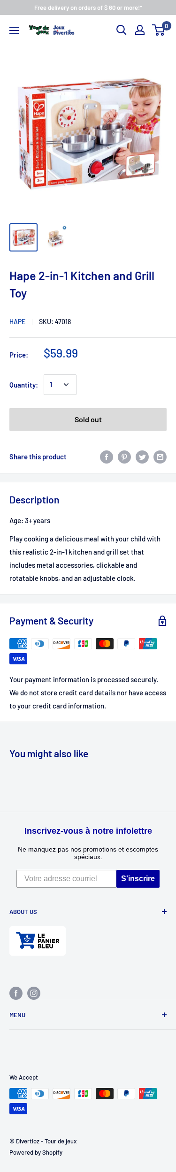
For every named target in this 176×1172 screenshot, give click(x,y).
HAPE (17, 322)
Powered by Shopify (35, 1152)
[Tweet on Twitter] (142, 456)
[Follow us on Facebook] (16, 993)
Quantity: (23, 385)
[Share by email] (160, 456)
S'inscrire (138, 879)
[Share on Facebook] (106, 456)
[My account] (140, 30)
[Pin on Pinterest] (124, 456)
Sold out (88, 419)
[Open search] (121, 30)
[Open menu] (14, 30)
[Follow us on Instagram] (33, 993)
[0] (159, 30)
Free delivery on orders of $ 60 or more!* (88, 7)
